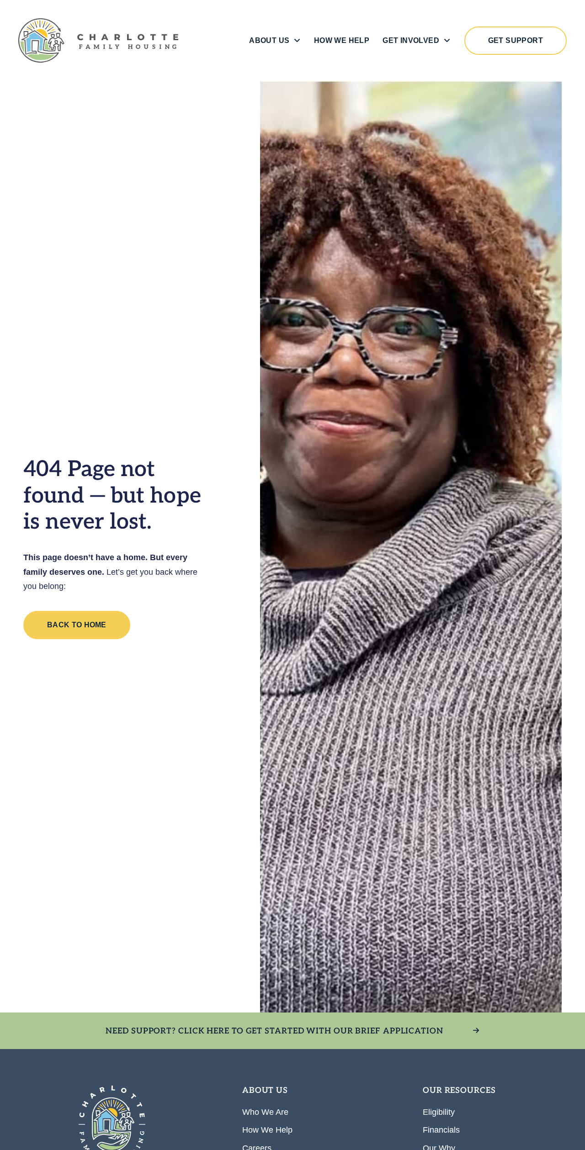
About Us (269, 40)
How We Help (341, 40)
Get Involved (411, 40)
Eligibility (439, 1112)
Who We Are (265, 1112)
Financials (441, 1129)
